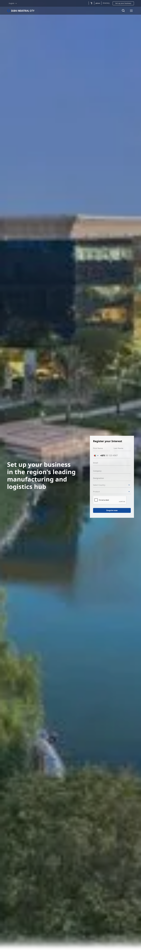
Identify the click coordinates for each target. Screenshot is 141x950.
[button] (13, 3)
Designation (98, 478)
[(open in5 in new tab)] (91, 3)
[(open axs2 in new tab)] (98, 3)
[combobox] (99, 455)
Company (97, 471)
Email (95, 463)
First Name (98, 448)
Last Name (118, 448)
